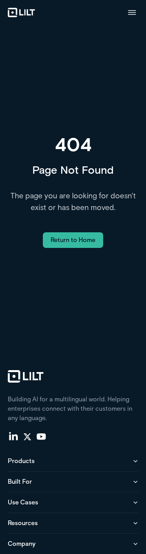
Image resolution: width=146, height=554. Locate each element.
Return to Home (73, 240)
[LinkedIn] (13, 436)
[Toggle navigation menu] (132, 12)
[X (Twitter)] (27, 436)
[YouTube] (41, 436)
